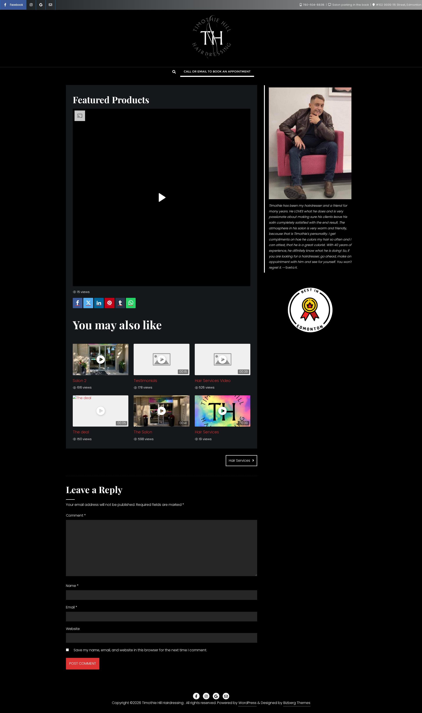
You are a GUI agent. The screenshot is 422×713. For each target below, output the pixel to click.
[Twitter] (88, 303)
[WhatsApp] (131, 303)
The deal (81, 432)
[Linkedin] (99, 303)
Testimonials (145, 380)
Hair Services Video (213, 380)
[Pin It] (109, 303)
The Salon (143, 432)
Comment (76, 515)
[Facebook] (77, 303)
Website (73, 628)
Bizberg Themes (296, 702)
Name (72, 585)
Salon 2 (79, 380)
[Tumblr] (120, 303)
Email (71, 607)
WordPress (247, 702)
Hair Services (207, 432)
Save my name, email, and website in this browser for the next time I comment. (140, 650)
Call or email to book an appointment (217, 71)
